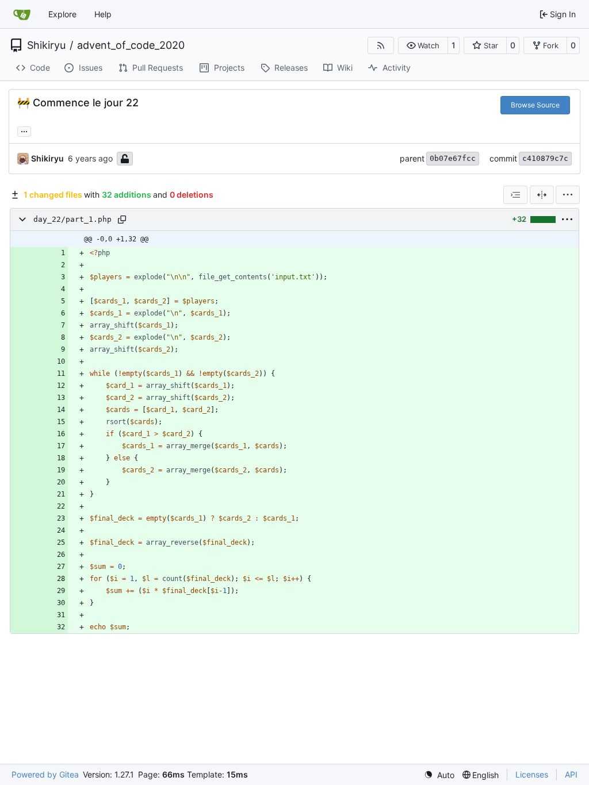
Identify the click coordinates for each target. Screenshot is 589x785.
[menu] (568, 195)
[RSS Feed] (381, 45)
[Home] (22, 14)
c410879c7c (545, 158)
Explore (62, 14)
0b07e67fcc (453, 158)
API (571, 774)
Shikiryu (46, 45)
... (24, 130)
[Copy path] (122, 219)
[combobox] (515, 195)
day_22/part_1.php (72, 219)
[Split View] (542, 195)
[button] (423, 45)
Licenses (531, 774)
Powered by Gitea (45, 774)
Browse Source (535, 105)
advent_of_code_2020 (131, 45)
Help (103, 14)
